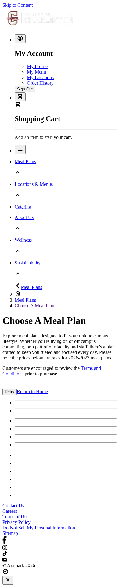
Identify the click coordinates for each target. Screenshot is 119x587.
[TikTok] (59, 554)
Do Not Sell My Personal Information (38, 527)
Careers (9, 511)
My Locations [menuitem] (40, 77)
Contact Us (13, 505)
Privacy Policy (16, 522)
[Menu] (20, 149)
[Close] (7, 580)
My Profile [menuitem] (37, 66)
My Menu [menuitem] (36, 72)
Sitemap (10, 533)
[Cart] (20, 96)
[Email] (59, 560)
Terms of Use (15, 516)
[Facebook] (59, 540)
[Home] (39, 26)
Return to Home (32, 391)
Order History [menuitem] (40, 83)
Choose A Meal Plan (34, 305)
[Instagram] (59, 548)
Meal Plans (31, 287)
